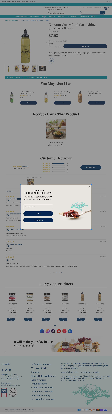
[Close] (89, 187)
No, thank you (38, 220)
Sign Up (38, 213)
